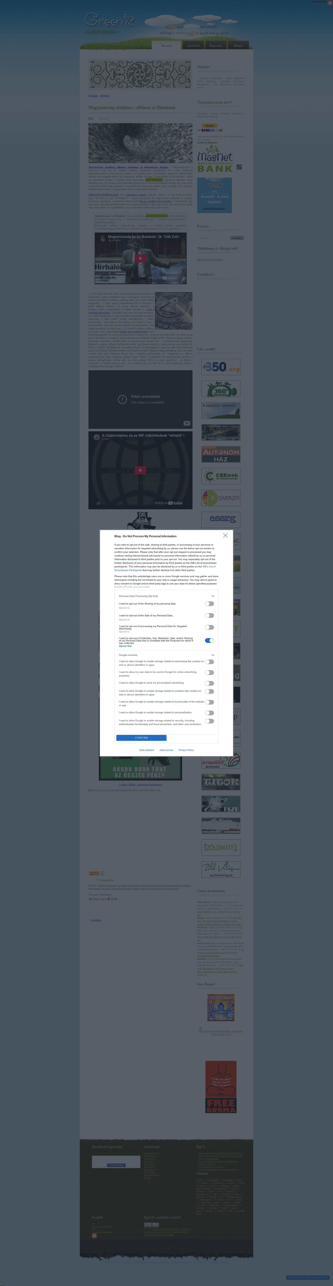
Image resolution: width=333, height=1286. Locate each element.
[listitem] (166, 596)
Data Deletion (146, 750)
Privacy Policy (186, 750)
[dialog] (166, 643)
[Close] (226, 536)
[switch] (209, 603)
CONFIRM (141, 737)
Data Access (166, 750)
